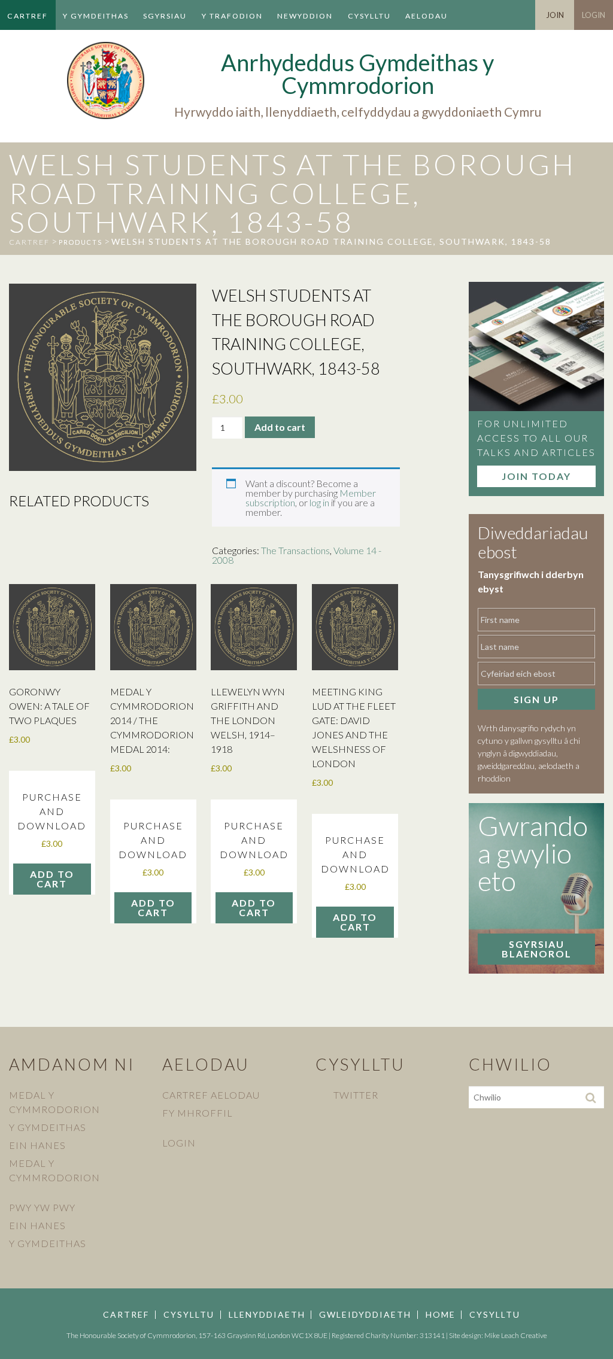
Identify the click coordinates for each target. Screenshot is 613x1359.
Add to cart (279, 427)
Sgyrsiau (165, 15)
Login (593, 15)
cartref (29, 242)
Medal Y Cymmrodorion (54, 1102)
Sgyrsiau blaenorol (537, 948)
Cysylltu (369, 15)
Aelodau (426, 15)
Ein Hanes (37, 1145)
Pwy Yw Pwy (42, 1207)
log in (319, 502)
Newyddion (305, 15)
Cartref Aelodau (211, 1094)
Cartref (27, 15)
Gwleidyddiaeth (365, 1315)
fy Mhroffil (197, 1112)
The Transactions (295, 550)
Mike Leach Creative (515, 1335)
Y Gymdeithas (96, 15)
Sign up (536, 699)
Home (441, 1315)
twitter (355, 1094)
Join (555, 15)
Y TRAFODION (232, 15)
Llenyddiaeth (267, 1315)
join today (536, 476)
